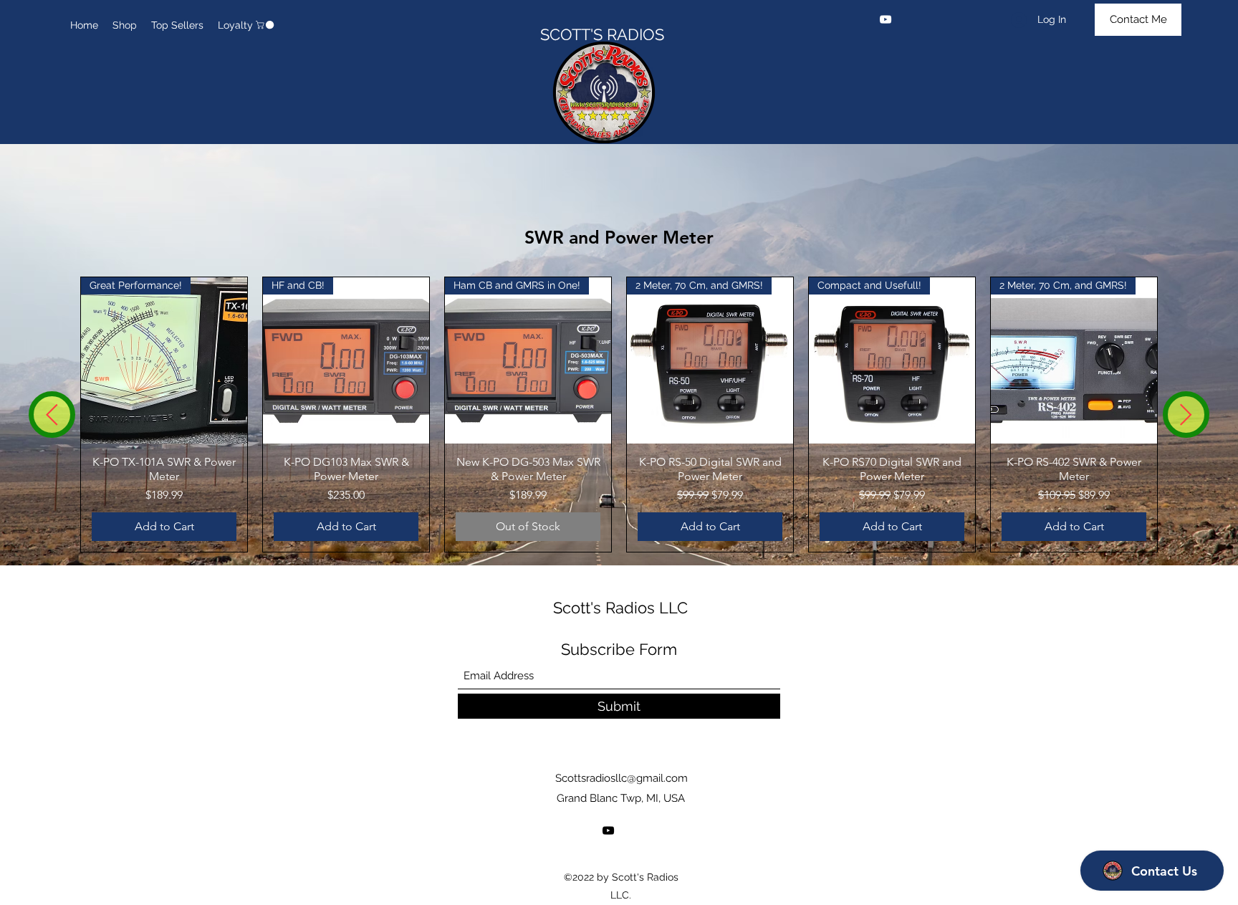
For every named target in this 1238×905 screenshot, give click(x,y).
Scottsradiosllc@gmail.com (621, 778)
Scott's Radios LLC (620, 607)
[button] (266, 25)
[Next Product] (1186, 414)
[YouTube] (885, 19)
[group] (619, 414)
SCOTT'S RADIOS (604, 34)
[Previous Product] (52, 414)
